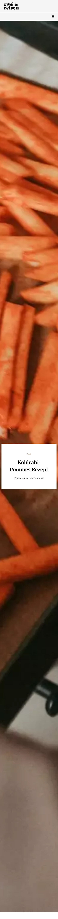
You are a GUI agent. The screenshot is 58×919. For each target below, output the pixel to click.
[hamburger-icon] (53, 16)
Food (29, 454)
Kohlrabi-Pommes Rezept (29, 465)
